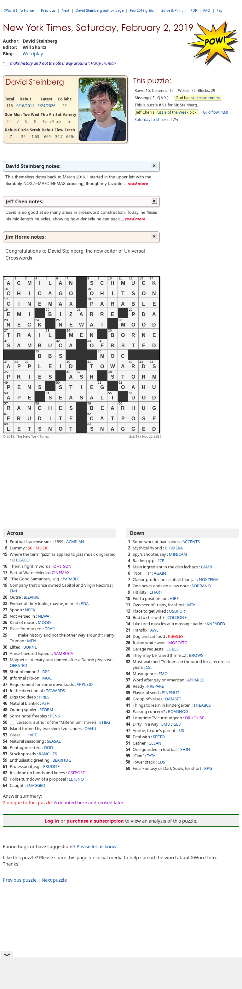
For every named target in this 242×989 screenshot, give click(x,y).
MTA (191, 605)
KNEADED (216, 623)
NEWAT (44, 616)
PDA (85, 603)
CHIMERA (174, 548)
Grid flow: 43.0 (215, 112)
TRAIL (50, 629)
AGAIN (160, 573)
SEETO (159, 737)
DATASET (173, 699)
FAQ (206, 10)
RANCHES (48, 754)
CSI (149, 667)
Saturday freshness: (152, 119)
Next (65, 10)
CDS (161, 762)
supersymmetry (205, 97)
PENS (55, 716)
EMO (163, 673)
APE (33, 735)
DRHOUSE (194, 718)
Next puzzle (54, 880)
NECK (30, 610)
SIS (181, 730)
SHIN (185, 749)
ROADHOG (178, 711)
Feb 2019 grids (142, 10)
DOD (48, 747)
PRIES (44, 697)
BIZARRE (31, 597)
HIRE (174, 598)
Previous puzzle (20, 880)
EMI (13, 591)
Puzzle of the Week (171, 112)
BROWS (196, 655)
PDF (193, 10)
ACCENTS (191, 541)
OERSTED (18, 665)
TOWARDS (55, 690)
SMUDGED (171, 724)
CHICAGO (21, 560)
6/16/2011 (25, 105)
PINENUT (170, 692)
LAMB (206, 567)
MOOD (44, 622)
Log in (52, 821)
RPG (208, 768)
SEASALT (55, 741)
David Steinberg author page (100, 10)
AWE (154, 630)
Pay (219, 10)
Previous (48, 10)
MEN (31, 641)
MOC (47, 678)
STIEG (104, 722)
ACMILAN (75, 541)
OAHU (90, 728)
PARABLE (71, 579)
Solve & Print (172, 10)
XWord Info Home (19, 10)
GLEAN (154, 743)
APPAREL (195, 680)
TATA (151, 755)
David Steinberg (34, 82)
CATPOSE (76, 773)
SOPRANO (201, 586)
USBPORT (178, 611)
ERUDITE (51, 766)
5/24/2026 (46, 105)
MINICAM (178, 554)
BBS (45, 671)
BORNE (30, 647)
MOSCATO (177, 642)
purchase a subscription (95, 821)
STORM (46, 709)
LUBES (172, 649)
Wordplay (33, 54)
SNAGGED (35, 785)
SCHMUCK (38, 548)
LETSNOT (77, 779)
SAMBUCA (63, 653)
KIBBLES (175, 636)
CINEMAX (61, 572)
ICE (161, 560)
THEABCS (202, 705)
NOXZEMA (208, 579)
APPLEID (85, 684)
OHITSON (62, 566)
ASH (46, 703)
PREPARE (155, 686)
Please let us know (96, 846)
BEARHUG (61, 760)
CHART (155, 592)
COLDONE (177, 617)
